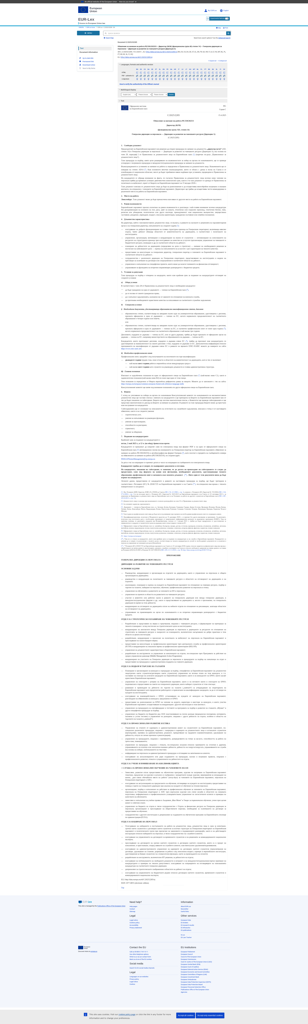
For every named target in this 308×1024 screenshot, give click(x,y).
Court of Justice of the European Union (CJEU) (196, 962)
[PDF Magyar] (190, 75)
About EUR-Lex (186, 906)
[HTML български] (137, 72)
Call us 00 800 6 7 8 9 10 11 (139, 952)
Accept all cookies (185, 1015)
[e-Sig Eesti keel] (156, 79)
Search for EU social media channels (142, 968)
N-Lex (183, 935)
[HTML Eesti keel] (156, 72)
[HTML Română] (209, 72)
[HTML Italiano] (179, 72)
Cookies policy (134, 923)
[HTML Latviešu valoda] (182, 72)
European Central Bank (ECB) (190, 964)
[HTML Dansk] (148, 72)
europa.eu (93, 951)
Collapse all (223, 61)
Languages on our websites (139, 976)
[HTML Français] (167, 72)
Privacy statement (136, 928)
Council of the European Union (191, 957)
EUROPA (81, 27)
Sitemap (132, 911)
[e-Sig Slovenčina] (213, 79)
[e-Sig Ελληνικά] (160, 79)
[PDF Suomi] (220, 75)
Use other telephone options (139, 954)
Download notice (89, 65)
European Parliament (188, 952)
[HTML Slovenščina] (216, 72)
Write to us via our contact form (140, 957)
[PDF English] (163, 75)
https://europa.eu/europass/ (132, 536)
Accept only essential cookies (210, 1015)
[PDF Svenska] (224, 75)
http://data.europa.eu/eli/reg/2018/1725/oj (197, 550)
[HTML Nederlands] (197, 72)
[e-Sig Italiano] (179, 79)
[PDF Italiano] (179, 75)
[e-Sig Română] (209, 79)
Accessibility (134, 925)
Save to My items (89, 68)
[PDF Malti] (194, 75)
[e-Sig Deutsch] (152, 79)
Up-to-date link (88, 58)
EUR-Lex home (91, 27)
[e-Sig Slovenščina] (216, 79)
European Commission (188, 959)
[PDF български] (137, 75)
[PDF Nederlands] (197, 75)
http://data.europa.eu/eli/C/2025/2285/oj (161, 52)
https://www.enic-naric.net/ (131, 349)
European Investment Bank (190, 977)
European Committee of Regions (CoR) (194, 974)
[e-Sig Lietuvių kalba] (186, 79)
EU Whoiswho (185, 928)
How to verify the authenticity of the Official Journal (139, 84)
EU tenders (184, 923)
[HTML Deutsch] (152, 72)
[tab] (172, 64)
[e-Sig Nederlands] (197, 79)
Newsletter (184, 909)
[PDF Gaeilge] (171, 75)
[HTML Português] (205, 72)
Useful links (185, 911)
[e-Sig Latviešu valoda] (182, 79)
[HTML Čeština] (144, 72)
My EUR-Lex (212, 10)
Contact (132, 909)
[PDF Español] (141, 75)
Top (122, 888)
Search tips (110, 38)
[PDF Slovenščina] (216, 75)
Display (171, 94)
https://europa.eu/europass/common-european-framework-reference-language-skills (152, 384)
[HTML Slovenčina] (213, 72)
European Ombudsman (188, 979)
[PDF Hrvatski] (175, 75)
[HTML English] (163, 72)
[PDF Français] (167, 75)
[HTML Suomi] (220, 72)
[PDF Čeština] (144, 75)
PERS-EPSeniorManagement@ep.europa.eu (138, 459)
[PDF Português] (205, 75)
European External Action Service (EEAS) (194, 969)
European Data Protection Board (191, 984)
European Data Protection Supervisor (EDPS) (196, 982)
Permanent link (88, 61)
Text (81, 48)
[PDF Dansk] (148, 75)
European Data (186, 920)
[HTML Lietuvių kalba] (186, 72)
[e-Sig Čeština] (144, 79)
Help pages (133, 906)
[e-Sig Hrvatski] (175, 79)
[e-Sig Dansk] (148, 79)
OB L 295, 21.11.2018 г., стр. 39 (171, 550)
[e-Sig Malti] (194, 79)
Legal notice (134, 920)
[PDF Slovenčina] (213, 75)
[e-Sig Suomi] (220, 79)
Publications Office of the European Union (111, 906)
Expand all (213, 61)
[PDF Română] (209, 75)
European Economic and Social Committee (195, 972)
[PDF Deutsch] (152, 75)
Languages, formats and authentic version (137, 64)
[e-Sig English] (163, 79)
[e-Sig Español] (141, 79)
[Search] (228, 33)
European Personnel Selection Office (193, 987)
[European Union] (84, 947)
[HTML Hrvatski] (175, 72)
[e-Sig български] (137, 79)
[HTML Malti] (194, 72)
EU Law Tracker (186, 937)
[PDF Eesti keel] (156, 75)
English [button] (226, 10)
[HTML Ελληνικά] (160, 72)
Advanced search (224, 38)
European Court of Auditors (190, 967)
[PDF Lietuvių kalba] (186, 75)
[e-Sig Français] (167, 79)
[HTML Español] (141, 72)
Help (219, 28)
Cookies (132, 984)
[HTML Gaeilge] (171, 72)
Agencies (184, 992)
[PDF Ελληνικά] (160, 75)
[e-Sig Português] (205, 79)
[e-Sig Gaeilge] (171, 79)
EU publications (186, 930)
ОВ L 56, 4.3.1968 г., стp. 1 (174, 492)
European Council (187, 954)
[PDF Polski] (201, 75)
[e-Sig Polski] (201, 79)
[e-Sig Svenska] (224, 79)
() (194, 155)
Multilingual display (128, 90)
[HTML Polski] (201, 72)
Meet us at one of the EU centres (141, 959)
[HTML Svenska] (224, 72)
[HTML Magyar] (190, 72)
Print (226, 28)
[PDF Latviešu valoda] (182, 75)
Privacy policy (134, 979)
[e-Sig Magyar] (190, 79)
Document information (89, 52)
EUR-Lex (86, 19)
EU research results (187, 925)
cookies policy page (127, 1014)
